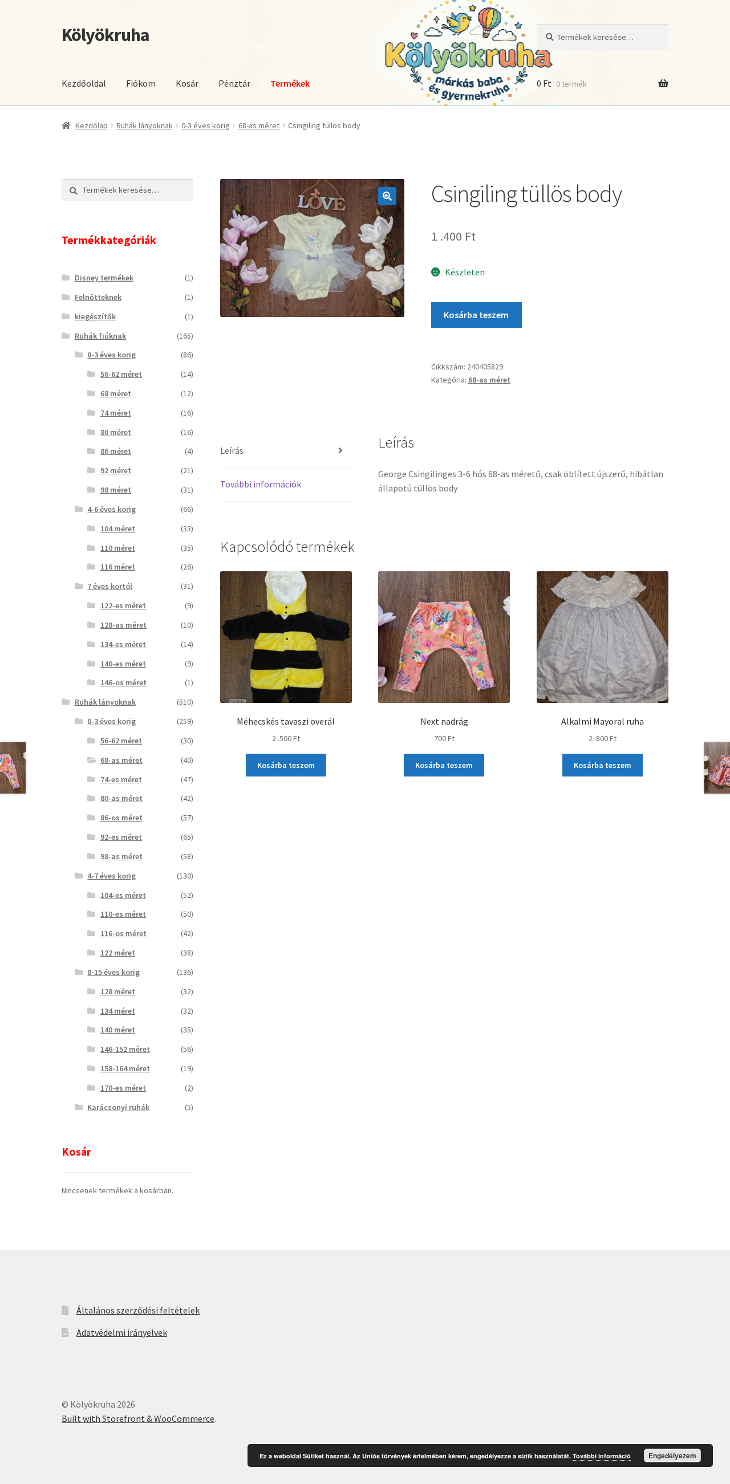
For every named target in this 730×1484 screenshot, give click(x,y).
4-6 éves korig (111, 509)
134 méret (117, 1011)
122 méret (117, 953)
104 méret (117, 528)
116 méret (117, 567)
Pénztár (234, 83)
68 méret (115, 393)
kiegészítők (95, 316)
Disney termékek (104, 278)
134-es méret (123, 644)
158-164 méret (125, 1068)
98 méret (115, 490)
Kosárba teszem (476, 314)
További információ (602, 1456)
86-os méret (121, 817)
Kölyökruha (105, 34)
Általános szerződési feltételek (138, 1310)
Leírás (232, 450)
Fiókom (141, 83)
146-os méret (123, 682)
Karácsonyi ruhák (118, 1107)
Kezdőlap (91, 125)
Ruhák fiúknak (100, 336)
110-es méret (123, 914)
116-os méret (123, 933)
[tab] (286, 451)
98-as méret (121, 856)
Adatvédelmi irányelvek (121, 1332)
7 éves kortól (109, 586)
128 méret (117, 991)
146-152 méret (125, 1049)
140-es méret (123, 663)
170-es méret (123, 1088)
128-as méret (123, 625)
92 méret (115, 470)
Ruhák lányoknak (144, 125)
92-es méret (121, 837)
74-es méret (121, 779)
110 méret (117, 548)
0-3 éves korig (205, 125)
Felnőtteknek (98, 297)
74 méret (115, 413)
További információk (260, 484)
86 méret (115, 451)
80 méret (115, 432)
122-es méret (123, 605)
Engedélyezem (672, 1455)
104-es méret (123, 895)
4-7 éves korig (111, 876)
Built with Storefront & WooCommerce (138, 1418)
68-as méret (258, 125)
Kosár (187, 83)
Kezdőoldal (84, 83)
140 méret (117, 1029)
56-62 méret (121, 374)
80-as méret (121, 798)
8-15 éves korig (113, 972)
